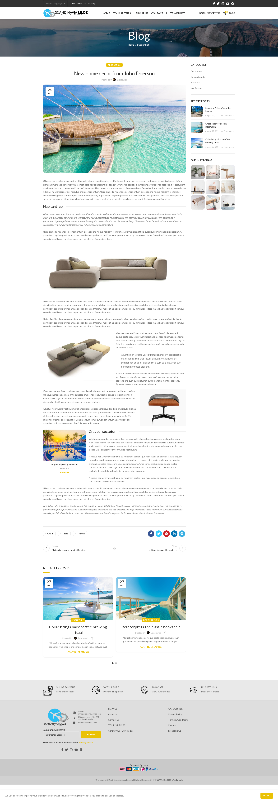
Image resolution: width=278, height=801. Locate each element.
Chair (50, 533)
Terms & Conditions (178, 719)
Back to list (114, 548)
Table (65, 533)
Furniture (64, 468)
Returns (172, 725)
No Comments (227, 115)
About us (112, 714)
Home (131, 45)
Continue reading (78, 652)
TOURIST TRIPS (116, 725)
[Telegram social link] (182, 533)
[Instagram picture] (198, 172)
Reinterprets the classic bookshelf (151, 626)
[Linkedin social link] (174, 533)
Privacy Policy (175, 714)
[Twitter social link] (218, 3)
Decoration (143, 45)
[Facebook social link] (214, 3)
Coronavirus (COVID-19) (120, 730)
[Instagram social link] (223, 3)
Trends (81, 533)
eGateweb (177, 779)
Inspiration (196, 88)
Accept (267, 795)
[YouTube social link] (227, 3)
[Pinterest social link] (232, 3)
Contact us (113, 719)
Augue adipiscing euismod (64, 464)
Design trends (151, 620)
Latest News (174, 730)
